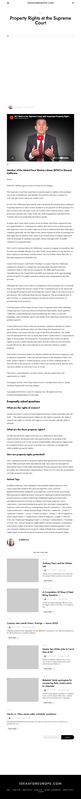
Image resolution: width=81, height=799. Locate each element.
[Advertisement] (23, 752)
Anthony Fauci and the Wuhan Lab (57, 565)
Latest (40, 13)
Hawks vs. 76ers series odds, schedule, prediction (31, 714)
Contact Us (38, 790)
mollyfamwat (18, 107)
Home (8, 790)
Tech (50, 588)
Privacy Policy (68, 790)
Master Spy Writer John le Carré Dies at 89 (58, 650)
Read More (48, 581)
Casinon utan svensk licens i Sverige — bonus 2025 (32, 623)
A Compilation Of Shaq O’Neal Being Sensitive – (57, 593)
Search (67, 737)
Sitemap (41, 792)
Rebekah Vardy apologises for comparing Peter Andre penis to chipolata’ (57, 683)
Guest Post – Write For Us (22, 790)
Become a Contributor (53, 790)
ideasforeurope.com (40, 3)
